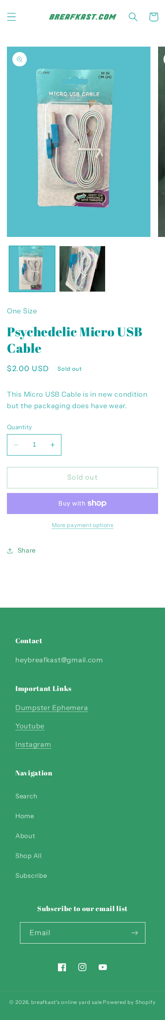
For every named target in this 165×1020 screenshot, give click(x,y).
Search (26, 796)
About (25, 836)
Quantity (19, 427)
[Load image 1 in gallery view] (32, 269)
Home (24, 816)
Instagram (33, 744)
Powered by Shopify (129, 1002)
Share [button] (27, 550)
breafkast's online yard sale (66, 1002)
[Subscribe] (135, 933)
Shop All (28, 855)
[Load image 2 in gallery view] (82, 269)
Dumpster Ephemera (51, 708)
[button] (12, 17)
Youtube (30, 726)
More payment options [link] (83, 525)
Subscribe (31, 875)
